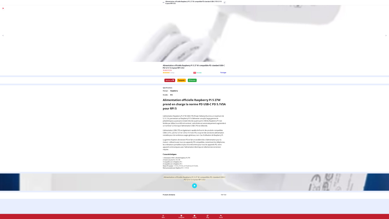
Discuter (192, 80)
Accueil (194, 217)
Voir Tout (223, 194)
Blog (207, 217)
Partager (223, 72)
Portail (221, 217)
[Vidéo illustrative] (3, 8)
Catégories (181, 217)
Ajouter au (169, 80)
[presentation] (3, 35)
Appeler (182, 80)
